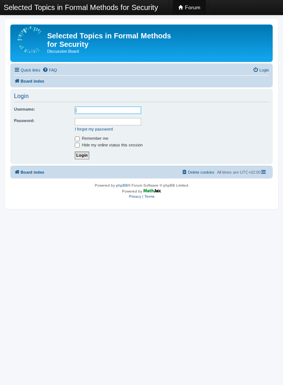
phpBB (122, 185)
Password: (24, 120)
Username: (24, 109)
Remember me (94, 138)
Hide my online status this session (112, 145)
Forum (192, 7)
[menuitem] (49, 70)
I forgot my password (94, 129)
